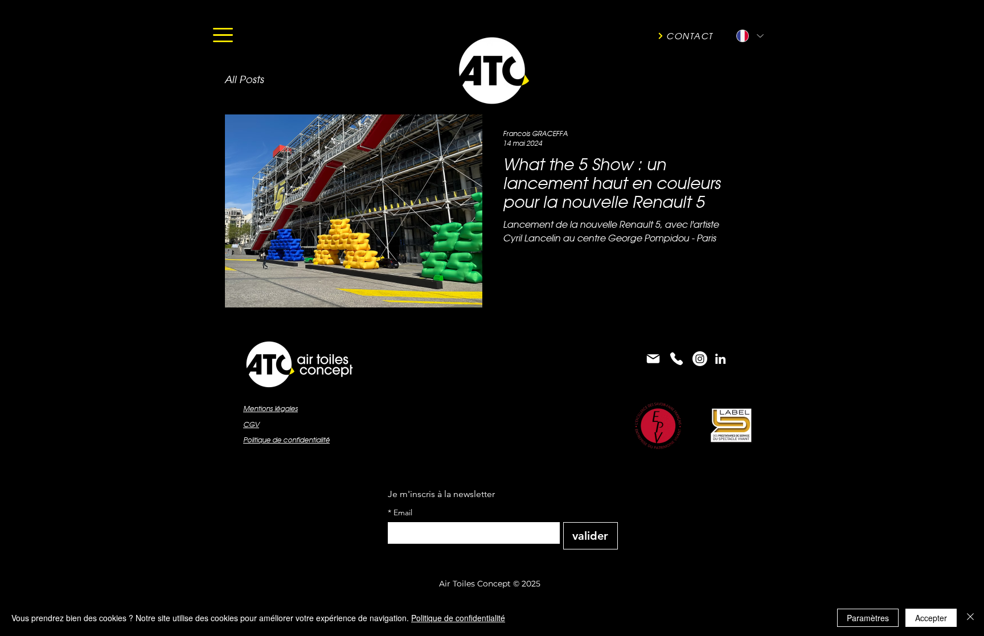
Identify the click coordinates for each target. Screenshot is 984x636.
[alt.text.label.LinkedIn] (720, 358)
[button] (223, 35)
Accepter (931, 617)
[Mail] (653, 358)
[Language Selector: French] (749, 36)
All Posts (244, 79)
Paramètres (868, 617)
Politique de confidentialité (458, 617)
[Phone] (676, 358)
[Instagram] (699, 358)
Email (400, 513)
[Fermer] (970, 618)
